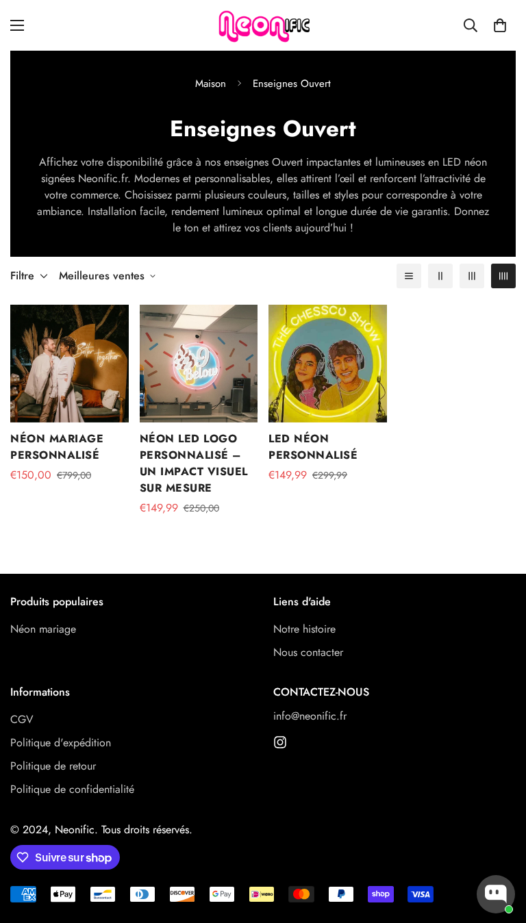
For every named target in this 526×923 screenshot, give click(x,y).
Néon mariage (43, 629)
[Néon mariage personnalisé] (69, 363)
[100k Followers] (280, 742)
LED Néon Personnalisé (313, 447)
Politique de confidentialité (72, 789)
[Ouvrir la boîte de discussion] (496, 894)
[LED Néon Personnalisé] (327, 363)
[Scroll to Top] (499, 848)
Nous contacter (308, 652)
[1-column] (409, 276)
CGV (22, 719)
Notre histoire (304, 629)
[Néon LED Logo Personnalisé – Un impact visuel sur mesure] (199, 363)
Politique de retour (53, 766)
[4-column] (503, 276)
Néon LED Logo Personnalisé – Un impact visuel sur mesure (194, 463)
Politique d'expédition (60, 742)
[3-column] (472, 276)
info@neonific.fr (310, 716)
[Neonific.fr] (263, 25)
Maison (210, 83)
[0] (500, 25)
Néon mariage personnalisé (56, 447)
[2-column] (440, 276)
